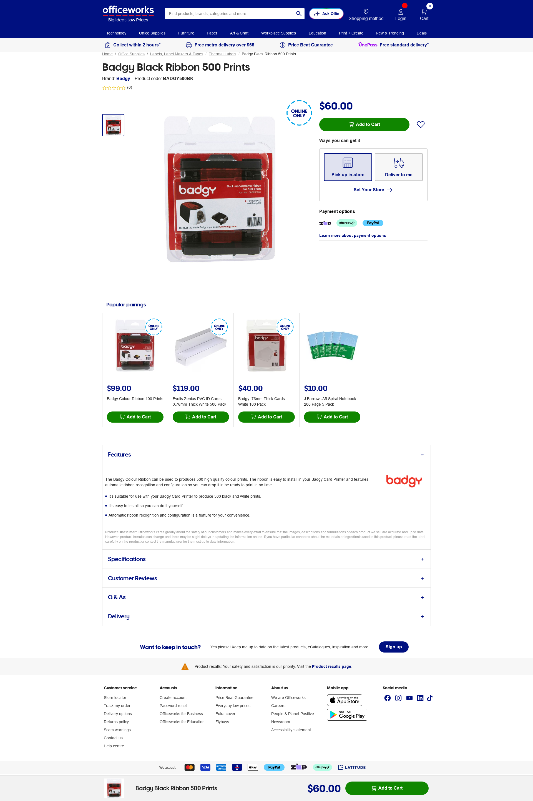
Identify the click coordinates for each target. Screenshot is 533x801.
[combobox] (235, 13)
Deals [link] (422, 33)
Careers (278, 705)
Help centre (114, 746)
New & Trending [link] (390, 33)
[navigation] (116, 32)
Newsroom (280, 722)
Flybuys (222, 722)
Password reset (173, 705)
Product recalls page (331, 666)
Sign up (394, 646)
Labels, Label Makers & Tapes (176, 54)
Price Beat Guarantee (234, 697)
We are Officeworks (288, 697)
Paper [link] (212, 33)
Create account (173, 697)
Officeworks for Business (181, 713)
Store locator (115, 697)
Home (107, 54)
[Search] (299, 13)
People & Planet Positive (292, 713)
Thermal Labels (222, 54)
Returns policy (116, 722)
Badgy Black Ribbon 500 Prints (269, 54)
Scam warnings (117, 730)
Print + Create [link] (351, 33)
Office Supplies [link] (152, 33)
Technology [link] (116, 33)
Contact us (113, 738)
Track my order (117, 705)
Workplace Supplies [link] (278, 33)
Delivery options (118, 713)
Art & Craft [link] (239, 33)
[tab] (266, 454)
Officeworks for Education (182, 722)
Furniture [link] (186, 33)
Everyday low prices (232, 705)
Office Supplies (131, 54)
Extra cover (225, 713)
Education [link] (317, 33)
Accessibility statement (291, 730)
